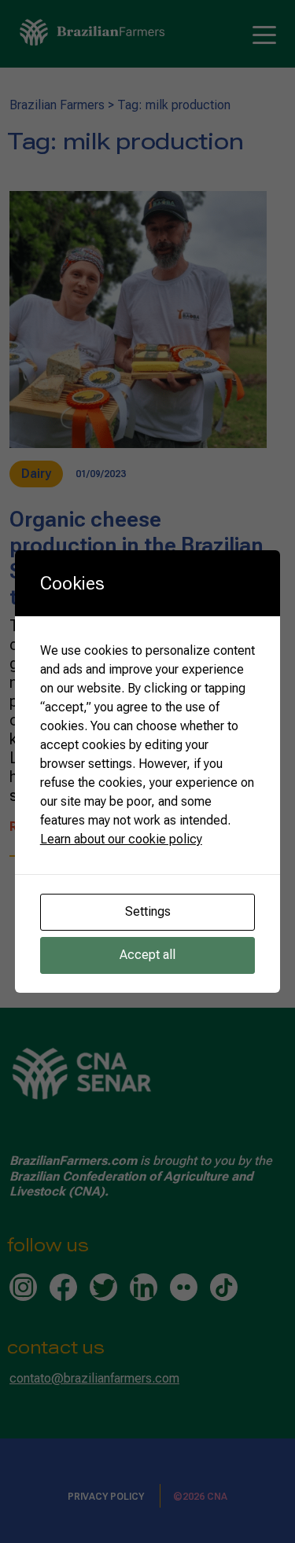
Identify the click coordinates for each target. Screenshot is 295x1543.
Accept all (147, 954)
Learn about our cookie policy (121, 839)
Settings (148, 911)
